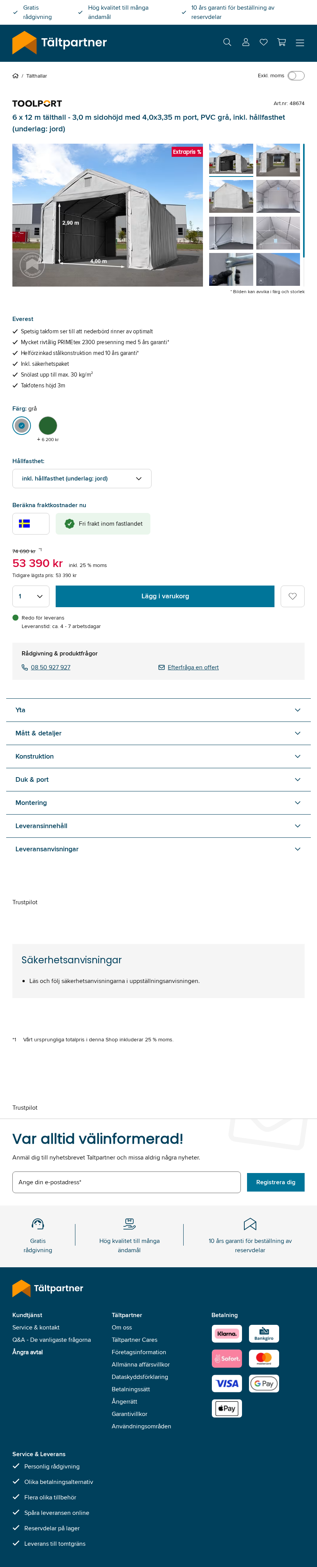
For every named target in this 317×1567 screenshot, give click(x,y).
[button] (281, 42)
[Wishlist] (264, 43)
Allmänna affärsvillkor (141, 1364)
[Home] (17, 76)
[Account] (246, 43)
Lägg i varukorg (165, 596)
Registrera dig (275, 1182)
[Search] (227, 43)
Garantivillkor (129, 1413)
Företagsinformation (139, 1352)
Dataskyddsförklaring (140, 1376)
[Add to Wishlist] (293, 596)
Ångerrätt (124, 1401)
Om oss (122, 1327)
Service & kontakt (36, 1327)
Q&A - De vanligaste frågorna (51, 1339)
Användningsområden (141, 1426)
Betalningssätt (131, 1389)
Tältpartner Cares (134, 1339)
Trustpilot (24, 902)
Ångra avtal (27, 1352)
